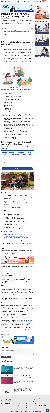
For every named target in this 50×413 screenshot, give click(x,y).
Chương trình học (17, 403)
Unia (8, 321)
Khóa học (23, 1)
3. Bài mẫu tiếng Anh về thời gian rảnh (11, 35)
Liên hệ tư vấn (16, 405)
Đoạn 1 (5, 33)
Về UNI (18, 1)
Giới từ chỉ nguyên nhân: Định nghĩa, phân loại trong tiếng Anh (17, 236)
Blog (29, 1)
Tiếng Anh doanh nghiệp (31, 403)
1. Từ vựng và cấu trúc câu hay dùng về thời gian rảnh (14, 30)
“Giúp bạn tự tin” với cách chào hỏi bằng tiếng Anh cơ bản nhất (16, 375)
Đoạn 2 (5, 34)
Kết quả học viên (37, 1)
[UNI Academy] (6, 1)
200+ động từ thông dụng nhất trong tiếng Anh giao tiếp (16, 237)
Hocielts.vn (7, 329)
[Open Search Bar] (47, 1)
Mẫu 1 (5, 37)
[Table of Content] (32, 28)
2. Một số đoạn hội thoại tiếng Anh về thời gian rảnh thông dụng (16, 31)
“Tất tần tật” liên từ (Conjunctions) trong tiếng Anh (14, 234)
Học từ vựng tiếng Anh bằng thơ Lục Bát (10, 386)
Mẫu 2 (5, 38)
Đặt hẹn (44, 1)
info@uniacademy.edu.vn (44, 401)
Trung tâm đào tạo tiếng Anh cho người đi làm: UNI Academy (25, 411)
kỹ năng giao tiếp (4, 324)
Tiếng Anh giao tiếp (6, 334)
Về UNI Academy (17, 401)
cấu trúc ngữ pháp (17, 52)
